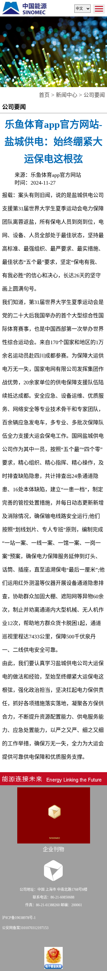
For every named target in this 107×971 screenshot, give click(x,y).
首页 (44, 95)
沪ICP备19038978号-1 (19, 918)
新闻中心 (66, 95)
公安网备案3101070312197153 (25, 928)
